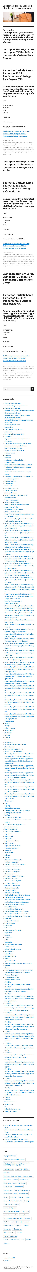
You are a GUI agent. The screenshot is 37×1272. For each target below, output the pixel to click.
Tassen (7, 968)
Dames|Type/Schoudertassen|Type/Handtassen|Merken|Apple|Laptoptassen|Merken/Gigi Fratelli (19, 669)
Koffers (7, 815)
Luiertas (7, 855)
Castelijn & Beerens (11, 488)
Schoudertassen (10, 956)
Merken (7, 857)
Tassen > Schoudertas (12, 980)
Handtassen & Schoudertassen (15, 744)
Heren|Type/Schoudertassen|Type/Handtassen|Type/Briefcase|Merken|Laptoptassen (19, 782)
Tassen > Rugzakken (12, 977)
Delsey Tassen (10, 728)
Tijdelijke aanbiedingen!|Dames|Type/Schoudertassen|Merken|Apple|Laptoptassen (19, 1055)
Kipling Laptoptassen (12, 808)
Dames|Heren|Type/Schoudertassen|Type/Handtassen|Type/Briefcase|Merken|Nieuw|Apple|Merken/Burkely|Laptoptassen (18, 144)
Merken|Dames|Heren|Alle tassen (17, 902)
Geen (5, 1201)
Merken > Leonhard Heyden (14, 876)
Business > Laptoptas (11, 1179)
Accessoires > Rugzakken (13, 429)
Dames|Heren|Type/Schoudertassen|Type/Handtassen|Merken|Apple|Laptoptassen (19, 533)
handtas (7, 740)
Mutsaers (8, 918)
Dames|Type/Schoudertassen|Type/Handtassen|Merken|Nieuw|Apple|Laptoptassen (19, 695)
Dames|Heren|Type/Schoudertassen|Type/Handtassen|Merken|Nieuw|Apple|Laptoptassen (19, 552)
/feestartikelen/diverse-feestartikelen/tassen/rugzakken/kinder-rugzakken (19, 420)
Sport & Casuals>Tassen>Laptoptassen (18, 963)
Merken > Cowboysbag (12, 869)
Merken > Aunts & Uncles (13, 860)
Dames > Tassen (10, 493)
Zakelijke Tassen (11, 1111)
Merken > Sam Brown (12, 885)
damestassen (9, 721)
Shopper (7, 958)
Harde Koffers (9, 747)
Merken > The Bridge (12, 893)
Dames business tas (11, 500)
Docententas (9, 730)
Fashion (7, 735)
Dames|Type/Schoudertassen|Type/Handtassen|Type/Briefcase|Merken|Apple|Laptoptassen (19, 702)
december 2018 (10, 1258)
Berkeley (8, 455)
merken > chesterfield (12, 867)
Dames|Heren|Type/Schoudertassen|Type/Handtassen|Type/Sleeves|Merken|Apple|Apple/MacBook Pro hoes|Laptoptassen (19, 608)
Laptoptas (8, 838)
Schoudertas (9, 954)
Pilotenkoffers (10, 923)
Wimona (6, 1243)
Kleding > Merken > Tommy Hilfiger (17, 810)
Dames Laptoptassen (12, 502)
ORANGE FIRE (9, 1225)
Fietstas (7, 737)
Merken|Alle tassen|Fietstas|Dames (17, 895)
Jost (6, 803)
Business (8, 458)
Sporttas (7, 965)
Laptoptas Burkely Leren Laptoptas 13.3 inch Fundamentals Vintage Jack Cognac (18, 54)
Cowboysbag (18, 1187)
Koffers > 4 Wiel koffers (13, 817)
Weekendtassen (10, 1102)
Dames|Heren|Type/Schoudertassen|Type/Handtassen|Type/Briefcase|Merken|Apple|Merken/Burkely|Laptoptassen (19, 573)
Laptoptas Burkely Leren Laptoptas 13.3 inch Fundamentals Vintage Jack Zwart (18, 278)
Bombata (18, 1169)
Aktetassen (8, 432)
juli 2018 (7, 1260)
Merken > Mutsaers (11, 878)
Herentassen (9, 801)
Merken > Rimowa (11, 883)
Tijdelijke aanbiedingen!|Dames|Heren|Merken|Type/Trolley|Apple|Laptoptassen (19, 989)
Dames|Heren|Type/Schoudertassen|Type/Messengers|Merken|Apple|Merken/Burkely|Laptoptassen (19, 615)
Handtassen (9, 742)
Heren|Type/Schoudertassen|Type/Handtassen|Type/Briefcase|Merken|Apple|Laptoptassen (19, 768)
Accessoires (9, 427)
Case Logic (7, 1183)
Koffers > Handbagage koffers (15, 824)
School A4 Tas (9, 947)
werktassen (9, 1104)
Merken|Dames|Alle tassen (14, 897)
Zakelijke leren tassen (12, 1109)
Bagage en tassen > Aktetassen (14, 1159)
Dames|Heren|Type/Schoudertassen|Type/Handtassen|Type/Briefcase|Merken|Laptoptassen (19, 580)
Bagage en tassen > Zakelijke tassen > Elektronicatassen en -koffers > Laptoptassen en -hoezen (18, 446)
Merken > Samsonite (12, 888)
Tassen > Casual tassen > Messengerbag (19, 970)
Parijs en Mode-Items (12, 921)
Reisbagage (8, 925)
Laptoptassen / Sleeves (12, 845)
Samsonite (8, 942)
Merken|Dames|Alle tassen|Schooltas (18, 900)
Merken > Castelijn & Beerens (15, 864)
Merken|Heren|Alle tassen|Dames (17, 911)
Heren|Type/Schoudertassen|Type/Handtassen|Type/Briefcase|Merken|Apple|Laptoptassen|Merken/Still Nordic (19, 775)
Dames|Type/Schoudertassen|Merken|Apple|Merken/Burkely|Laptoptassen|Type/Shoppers (19, 646)
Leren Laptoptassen (11, 848)
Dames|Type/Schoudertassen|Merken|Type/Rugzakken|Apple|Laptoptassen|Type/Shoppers (19, 653)
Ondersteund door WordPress (12, 1268)
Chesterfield (8, 1187)
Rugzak (7, 935)
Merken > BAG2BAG (11, 862)
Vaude (28, 1239)
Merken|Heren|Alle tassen (14, 909)
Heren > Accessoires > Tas (14, 749)
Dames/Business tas (10, 1194)
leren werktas (9, 853)
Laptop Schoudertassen (13, 831)
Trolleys (7, 1099)
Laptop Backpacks (11, 829)
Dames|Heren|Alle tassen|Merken (17, 505)
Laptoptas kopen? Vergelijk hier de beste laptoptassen (17, 7)
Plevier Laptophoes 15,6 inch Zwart (17, 1139)
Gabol (27, 1197)
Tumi (22, 1239)
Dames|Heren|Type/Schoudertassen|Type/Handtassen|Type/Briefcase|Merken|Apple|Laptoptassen (19, 566)
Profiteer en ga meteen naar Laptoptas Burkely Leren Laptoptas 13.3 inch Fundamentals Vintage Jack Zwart (16, 358)
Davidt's (7, 723)
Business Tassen (10, 486)
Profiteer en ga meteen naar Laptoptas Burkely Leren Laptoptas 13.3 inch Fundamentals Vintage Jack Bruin (16, 246)
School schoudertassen (13, 949)
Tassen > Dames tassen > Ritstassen (17, 972)
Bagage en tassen (10, 1156)
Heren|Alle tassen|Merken (14, 751)
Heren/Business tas (15, 1201)
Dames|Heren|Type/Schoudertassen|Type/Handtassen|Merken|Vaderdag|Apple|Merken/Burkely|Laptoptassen (19, 559)
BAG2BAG (8, 436)
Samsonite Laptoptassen (13, 944)
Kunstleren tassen (11, 827)
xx (5, 1106)
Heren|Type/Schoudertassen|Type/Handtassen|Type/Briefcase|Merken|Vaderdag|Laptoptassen (19, 796)
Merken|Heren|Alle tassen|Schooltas (18, 916)
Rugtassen (8, 932)
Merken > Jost (9, 874)
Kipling (7, 806)
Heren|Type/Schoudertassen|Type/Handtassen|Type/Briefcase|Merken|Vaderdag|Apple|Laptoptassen (19, 789)
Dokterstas (8, 733)
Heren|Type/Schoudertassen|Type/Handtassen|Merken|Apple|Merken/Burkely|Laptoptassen (19, 761)
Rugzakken (8, 937)
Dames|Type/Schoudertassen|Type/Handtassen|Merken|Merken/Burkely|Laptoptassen (19, 688)
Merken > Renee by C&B (13, 881)
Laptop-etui (9, 836)
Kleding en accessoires (13, 813)
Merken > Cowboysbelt (12, 871)
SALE (6, 940)
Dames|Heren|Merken (12, 512)
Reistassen (8, 928)
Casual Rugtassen (11, 490)
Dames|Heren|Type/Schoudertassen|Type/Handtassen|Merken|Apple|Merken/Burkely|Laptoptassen (19, 540)
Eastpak (20, 1197)
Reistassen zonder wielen (13, 930)
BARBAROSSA (8, 1169)
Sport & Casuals (10, 961)
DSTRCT (13, 1197)
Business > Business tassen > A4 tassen (18, 465)
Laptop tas (8, 834)
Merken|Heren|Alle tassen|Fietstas (17, 914)
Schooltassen (9, 951)
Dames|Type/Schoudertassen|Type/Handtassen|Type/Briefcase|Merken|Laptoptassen (19, 709)
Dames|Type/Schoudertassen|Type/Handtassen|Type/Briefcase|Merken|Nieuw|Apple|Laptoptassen (19, 716)
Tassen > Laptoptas (11, 975)
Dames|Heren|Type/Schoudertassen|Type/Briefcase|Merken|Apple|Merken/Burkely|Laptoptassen (19, 526)
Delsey (7, 726)
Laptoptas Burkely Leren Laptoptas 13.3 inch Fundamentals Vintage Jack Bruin (18, 166)
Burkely (13, 145)
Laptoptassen (9, 843)
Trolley (7, 1097)
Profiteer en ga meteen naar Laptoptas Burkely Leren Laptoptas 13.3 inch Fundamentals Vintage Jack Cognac (16, 134)
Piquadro (18, 1225)
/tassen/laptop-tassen (12, 425)
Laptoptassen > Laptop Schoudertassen (17, 1218)
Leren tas (8, 850)
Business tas (9, 483)
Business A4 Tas (10, 481)
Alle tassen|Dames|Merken (14, 434)
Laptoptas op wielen (12, 841)
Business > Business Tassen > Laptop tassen (18, 1176)
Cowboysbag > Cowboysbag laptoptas (17, 1190)
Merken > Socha (10, 890)
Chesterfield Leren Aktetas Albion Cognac (19, 1142)
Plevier (26, 1225)
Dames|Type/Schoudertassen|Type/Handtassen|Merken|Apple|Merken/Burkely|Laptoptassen (19, 676)
